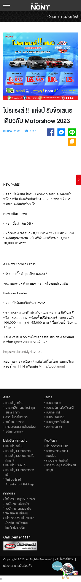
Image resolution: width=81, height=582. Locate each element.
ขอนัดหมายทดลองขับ (18, 508)
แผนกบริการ (53, 402)
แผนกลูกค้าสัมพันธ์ (57, 422)
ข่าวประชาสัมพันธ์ (57, 460)
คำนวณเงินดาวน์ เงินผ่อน (20, 426)
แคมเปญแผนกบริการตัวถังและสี (19, 458)
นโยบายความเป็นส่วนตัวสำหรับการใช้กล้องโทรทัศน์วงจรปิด (19, 523)
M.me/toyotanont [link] (52, 366)
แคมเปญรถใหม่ (14, 402)
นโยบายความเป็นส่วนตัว (17, 565)
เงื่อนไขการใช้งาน (65, 559)
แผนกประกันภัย (55, 417)
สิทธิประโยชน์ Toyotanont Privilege (19, 482)
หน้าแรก (51, 17)
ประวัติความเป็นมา (57, 446)
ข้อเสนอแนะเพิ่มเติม (16, 513)
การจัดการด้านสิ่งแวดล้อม (57, 453)
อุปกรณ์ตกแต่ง (14, 431)
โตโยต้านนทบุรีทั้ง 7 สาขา (20, 499)
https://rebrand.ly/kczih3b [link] (22, 351)
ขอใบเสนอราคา (14, 422)
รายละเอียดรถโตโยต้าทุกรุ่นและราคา (20, 410)
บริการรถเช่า (54, 426)
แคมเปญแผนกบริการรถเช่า (19, 472)
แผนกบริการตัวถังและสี (60, 407)
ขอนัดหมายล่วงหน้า (17, 503)
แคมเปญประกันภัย (16, 465)
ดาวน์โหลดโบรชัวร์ (16, 417)
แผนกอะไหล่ (53, 412)
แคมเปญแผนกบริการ (18, 451)
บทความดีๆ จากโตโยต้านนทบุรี (61, 468)
